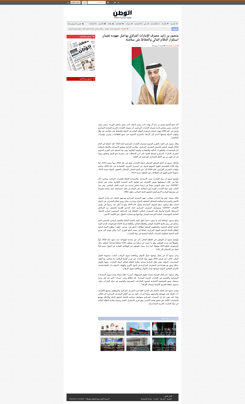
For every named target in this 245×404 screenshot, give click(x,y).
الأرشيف (101, 24)
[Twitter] (115, 2)
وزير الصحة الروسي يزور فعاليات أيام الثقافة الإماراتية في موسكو (139, 348)
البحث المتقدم (75, 2)
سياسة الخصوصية (146, 399)
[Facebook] (118, 2)
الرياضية (137, 24)
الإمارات (164, 24)
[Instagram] (108, 2)
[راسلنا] (68, 2)
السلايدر (168, 46)
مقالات (110, 24)
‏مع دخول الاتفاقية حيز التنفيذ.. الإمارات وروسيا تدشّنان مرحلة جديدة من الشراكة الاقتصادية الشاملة (138, 334)
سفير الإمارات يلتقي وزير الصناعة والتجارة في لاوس (113, 348)
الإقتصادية (154, 24)
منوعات (128, 24)
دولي (145, 24)
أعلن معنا (162, 399)
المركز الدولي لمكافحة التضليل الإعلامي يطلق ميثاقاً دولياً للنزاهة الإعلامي (113, 334)
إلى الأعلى (167, 396)
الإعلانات (92, 24)
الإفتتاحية (119, 24)
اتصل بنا (155, 399)
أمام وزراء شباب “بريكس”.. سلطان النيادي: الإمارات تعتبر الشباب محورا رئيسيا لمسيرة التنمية (108, 29)
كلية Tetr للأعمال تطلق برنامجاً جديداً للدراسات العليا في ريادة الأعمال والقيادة (164, 350)
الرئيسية (173, 24)
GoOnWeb (80, 399)
